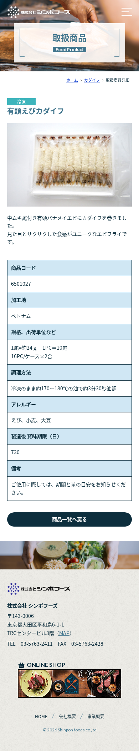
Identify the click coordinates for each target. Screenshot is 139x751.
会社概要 (67, 716)
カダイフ (92, 80)
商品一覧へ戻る (69, 519)
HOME (41, 716)
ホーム (72, 80)
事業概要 (95, 716)
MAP (64, 632)
